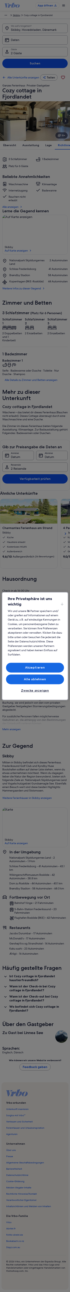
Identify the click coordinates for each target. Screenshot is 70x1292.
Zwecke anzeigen (35, 691)
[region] (35, 646)
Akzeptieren (35, 667)
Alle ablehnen (35, 679)
